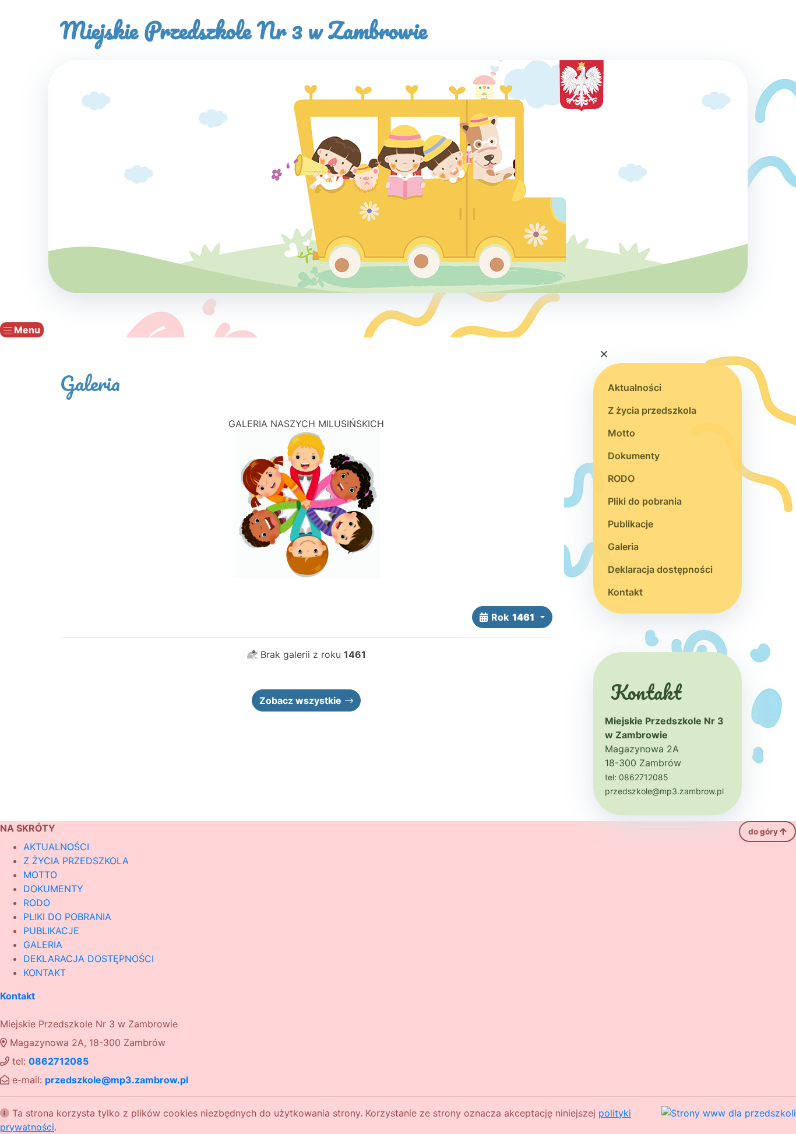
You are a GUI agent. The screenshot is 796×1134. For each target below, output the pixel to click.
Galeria (623, 546)
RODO (621, 478)
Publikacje (630, 524)
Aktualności (634, 387)
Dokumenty (634, 456)
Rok (512, 617)
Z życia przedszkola (652, 410)
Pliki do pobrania (645, 501)
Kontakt (625, 592)
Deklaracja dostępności (660, 569)
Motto (621, 433)
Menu (26, 330)
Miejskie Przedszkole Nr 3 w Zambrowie (243, 30)
